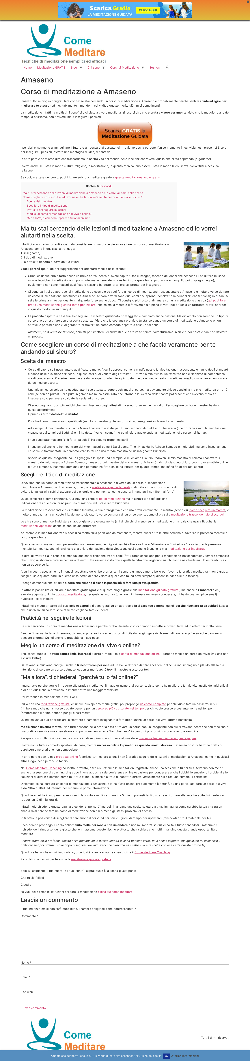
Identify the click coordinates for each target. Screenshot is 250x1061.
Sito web (27, 991)
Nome (26, 962)
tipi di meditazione (112, 499)
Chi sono (93, 67)
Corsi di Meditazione (124, 67)
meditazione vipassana (36, 526)
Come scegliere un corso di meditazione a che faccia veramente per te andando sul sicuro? (83, 197)
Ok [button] (166, 1056)
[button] (167, 67)
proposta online (67, 756)
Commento (29, 916)
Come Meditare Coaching (44, 768)
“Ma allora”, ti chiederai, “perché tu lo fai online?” (59, 218)
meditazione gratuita (55, 704)
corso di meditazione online (140, 654)
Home (27, 67)
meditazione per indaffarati (111, 487)
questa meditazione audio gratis (137, 177)
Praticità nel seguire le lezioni (46, 210)
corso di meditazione (70, 594)
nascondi (106, 186)
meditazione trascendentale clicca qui (197, 514)
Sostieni (154, 67)
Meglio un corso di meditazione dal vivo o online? (59, 214)
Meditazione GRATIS (51, 67)
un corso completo (153, 704)
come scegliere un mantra (207, 510)
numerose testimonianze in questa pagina (167, 738)
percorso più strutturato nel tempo (120, 708)
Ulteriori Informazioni (185, 1056)
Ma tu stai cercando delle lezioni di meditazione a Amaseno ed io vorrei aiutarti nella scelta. (83, 193)
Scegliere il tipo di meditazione (47, 205)
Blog (74, 67)
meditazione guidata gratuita (158, 590)
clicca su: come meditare (115, 892)
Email (26, 977)
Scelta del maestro (39, 201)
